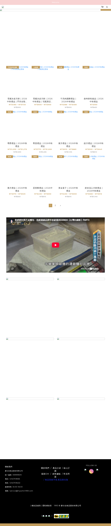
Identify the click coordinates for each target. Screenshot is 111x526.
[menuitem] (50, 205)
